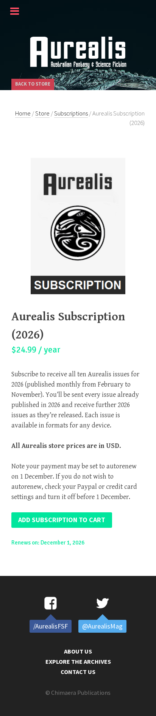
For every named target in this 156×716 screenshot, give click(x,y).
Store (42, 113)
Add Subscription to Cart (61, 519)
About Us (78, 651)
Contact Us (78, 671)
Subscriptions (71, 113)
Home (23, 113)
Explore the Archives (78, 661)
